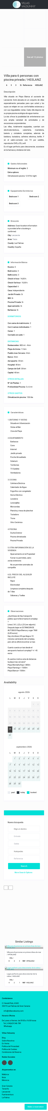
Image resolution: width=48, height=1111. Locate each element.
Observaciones (17, 611)
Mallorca (5, 1074)
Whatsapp (7, 1026)
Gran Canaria (7, 1086)
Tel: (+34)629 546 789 (12, 1023)
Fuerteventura (7, 1095)
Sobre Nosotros (8, 1041)
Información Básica (19, 262)
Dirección (15, 221)
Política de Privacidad (10, 1046)
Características (17, 412)
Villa (10, 958)
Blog (4, 1038)
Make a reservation (36, 1107)
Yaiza (15, 239)
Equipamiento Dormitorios (22, 191)
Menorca (5, 1080)
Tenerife (5, 1089)
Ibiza (4, 1077)
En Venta (5, 1043)
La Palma (5, 1098)
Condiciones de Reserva (11, 1052)
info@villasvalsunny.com (13, 1011)
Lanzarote (16, 235)
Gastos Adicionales (19, 164)
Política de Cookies (9, 1049)
